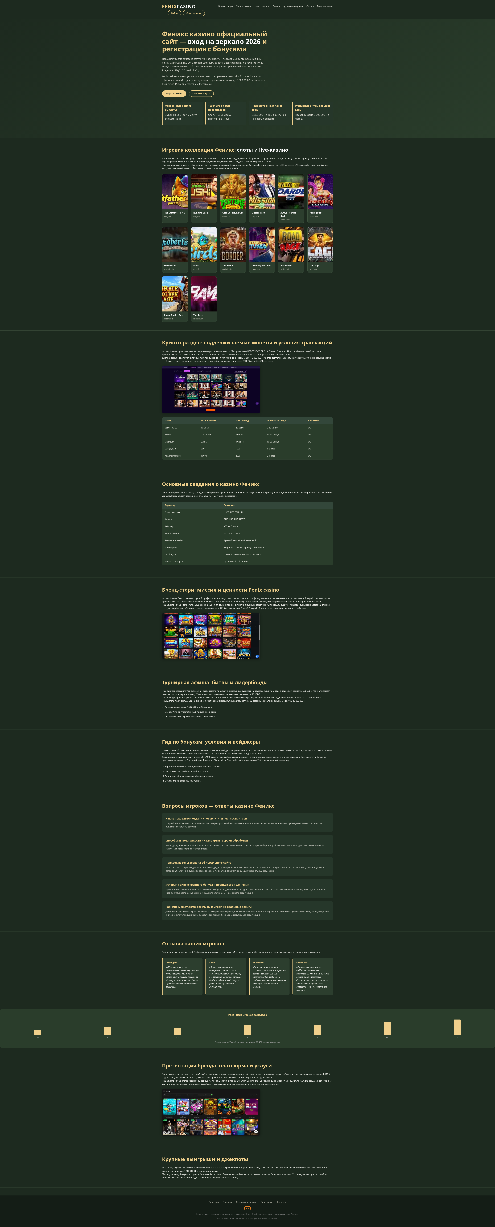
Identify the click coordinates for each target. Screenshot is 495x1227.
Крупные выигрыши (293, 6)
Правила (227, 1202)
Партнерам (266, 1202)
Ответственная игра (246, 1202)
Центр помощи (261, 6)
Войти (174, 13)
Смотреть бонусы (201, 93)
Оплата (310, 6)
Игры (230, 6)
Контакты (281, 1202)
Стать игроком (193, 13)
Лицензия (214, 1202)
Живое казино (243, 6)
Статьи (276, 6)
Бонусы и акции (325, 6)
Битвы (221, 6)
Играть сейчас (174, 93)
